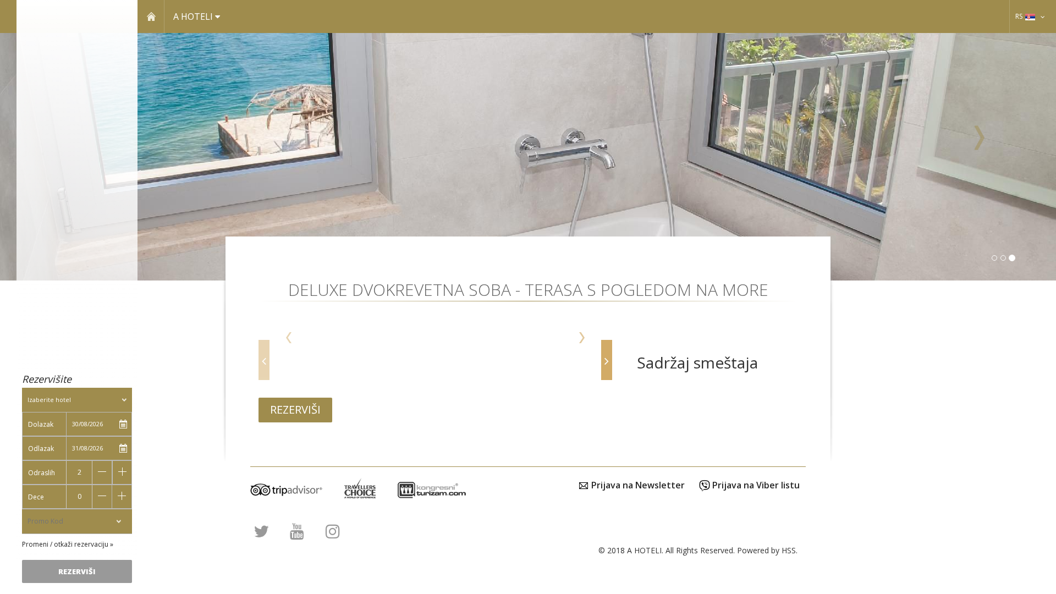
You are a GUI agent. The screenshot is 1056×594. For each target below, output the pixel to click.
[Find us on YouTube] (297, 534)
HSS (789, 550)
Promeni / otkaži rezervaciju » (67, 544)
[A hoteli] (77, 64)
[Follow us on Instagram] (333, 534)
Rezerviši (295, 409)
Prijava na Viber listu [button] (755, 485)
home (151, 16)
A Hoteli (194, 16)
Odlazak (41, 448)
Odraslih (41, 472)
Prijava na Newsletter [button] (637, 485)
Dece (36, 497)
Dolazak (40, 424)
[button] (977, 156)
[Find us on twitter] (261, 534)
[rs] (1043, 16)
